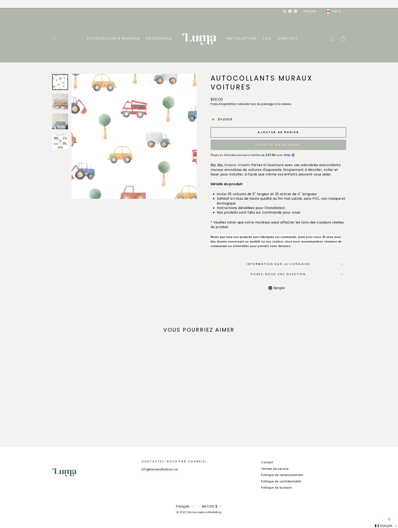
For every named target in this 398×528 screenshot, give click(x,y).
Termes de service (275, 469)
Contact (288, 38)
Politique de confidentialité (281, 481)
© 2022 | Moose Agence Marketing (198, 512)
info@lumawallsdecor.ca (160, 469)
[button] (386, 526)
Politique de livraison (276, 488)
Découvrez (159, 38)
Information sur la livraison (278, 264)
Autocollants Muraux (113, 38)
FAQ (266, 38)
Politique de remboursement (282, 475)
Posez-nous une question (278, 274)
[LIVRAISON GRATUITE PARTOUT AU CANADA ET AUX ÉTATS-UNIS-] (199, 4)
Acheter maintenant (278, 145)
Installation (241, 38)
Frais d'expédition (224, 104)
